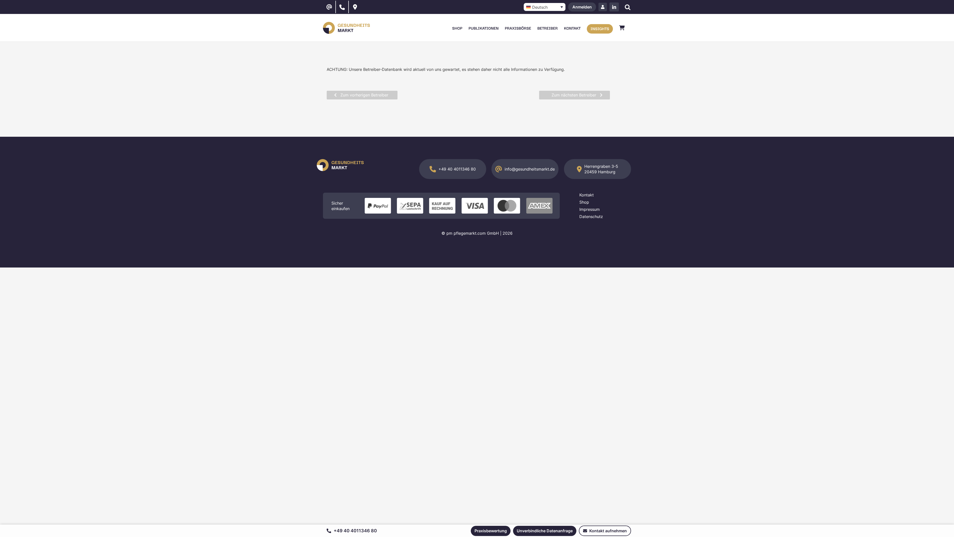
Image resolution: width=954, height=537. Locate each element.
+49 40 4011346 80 (457, 169)
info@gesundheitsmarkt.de (530, 169)
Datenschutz (591, 216)
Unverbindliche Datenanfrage (545, 530)
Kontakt (586, 194)
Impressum (589, 209)
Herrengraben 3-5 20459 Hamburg (601, 169)
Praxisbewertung (491, 530)
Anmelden (582, 6)
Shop (584, 202)
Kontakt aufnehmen (607, 530)
